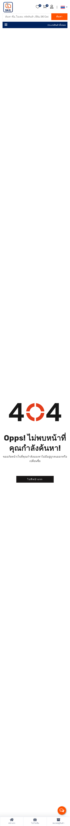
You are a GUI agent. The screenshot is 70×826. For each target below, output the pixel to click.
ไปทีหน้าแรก (35, 479)
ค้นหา (59, 16)
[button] (63, 7)
